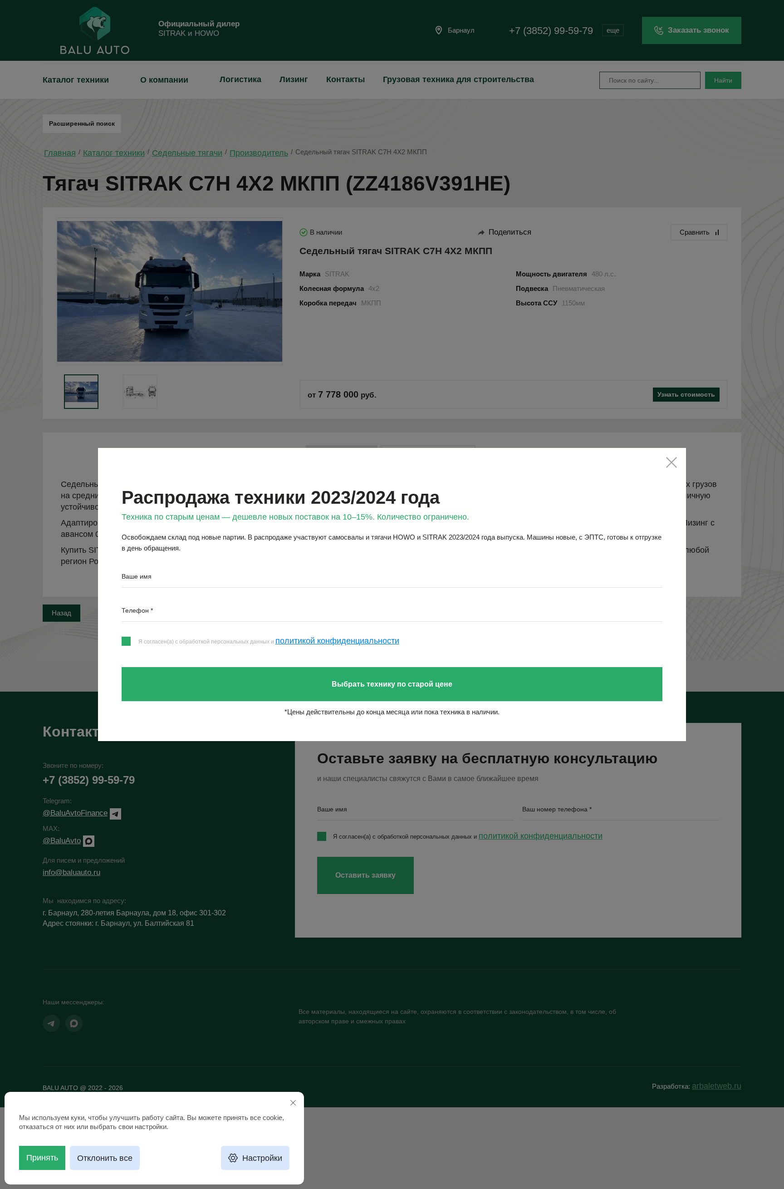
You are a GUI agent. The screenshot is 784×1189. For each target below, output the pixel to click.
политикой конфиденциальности (337, 640)
